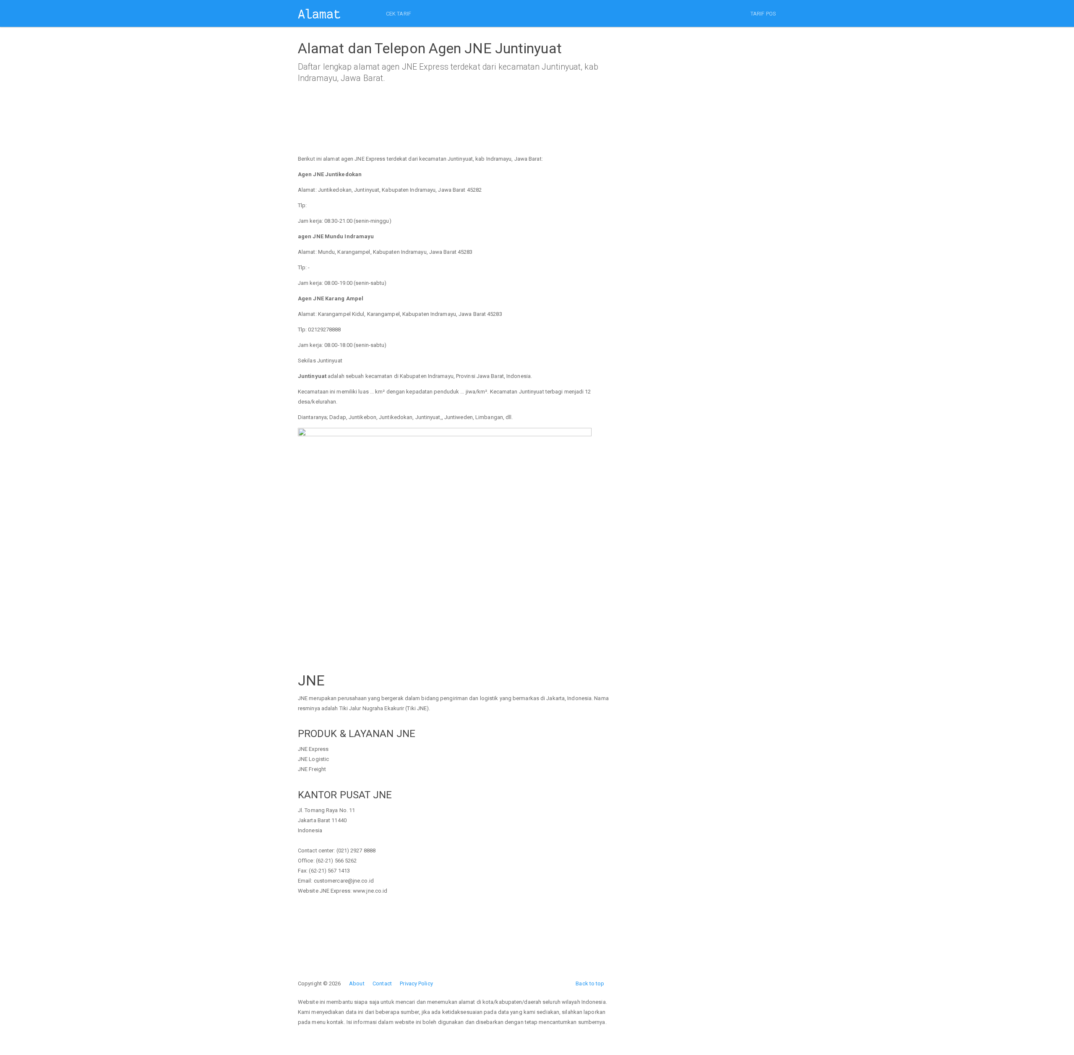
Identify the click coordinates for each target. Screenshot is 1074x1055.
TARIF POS (763, 13)
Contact (382, 983)
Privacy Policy (416, 983)
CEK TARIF (398, 13)
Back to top (590, 983)
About (357, 983)
